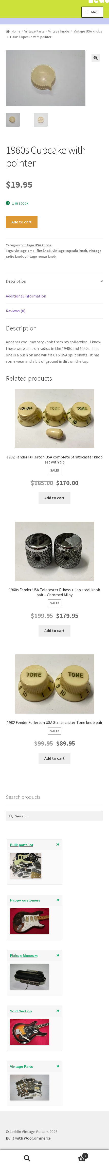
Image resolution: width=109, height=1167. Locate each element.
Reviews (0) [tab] (15, 310)
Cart (70, 1154)
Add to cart (21, 221)
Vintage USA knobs (88, 31)
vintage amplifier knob (32, 250)
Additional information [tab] (26, 295)
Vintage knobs (59, 31)
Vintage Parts (34, 31)
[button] (96, 58)
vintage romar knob (40, 256)
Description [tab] (16, 281)
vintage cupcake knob (69, 250)
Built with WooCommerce (28, 1138)
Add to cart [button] (54, 497)
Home (16, 31)
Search (27, 1158)
